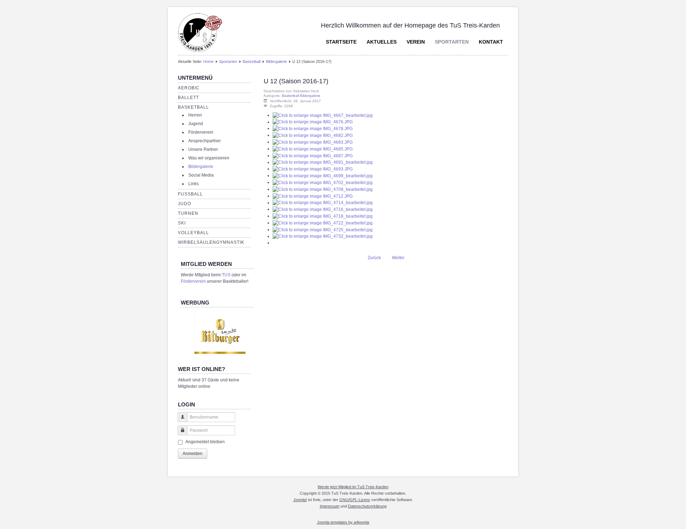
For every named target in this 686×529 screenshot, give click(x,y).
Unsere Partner (203, 149)
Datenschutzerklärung (367, 506)
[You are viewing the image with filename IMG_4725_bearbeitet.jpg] (323, 229)
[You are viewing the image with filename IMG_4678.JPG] (313, 128)
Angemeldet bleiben (205, 441)
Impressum (329, 506)
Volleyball (193, 232)
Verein (416, 42)
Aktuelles (382, 42)
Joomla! (300, 500)
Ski (182, 223)
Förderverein (200, 132)
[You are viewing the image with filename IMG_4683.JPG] (313, 141)
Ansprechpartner (204, 140)
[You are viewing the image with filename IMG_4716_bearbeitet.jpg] (323, 209)
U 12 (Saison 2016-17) (296, 81)
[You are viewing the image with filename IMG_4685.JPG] (313, 148)
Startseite (341, 42)
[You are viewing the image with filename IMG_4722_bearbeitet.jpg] (323, 222)
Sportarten (452, 42)
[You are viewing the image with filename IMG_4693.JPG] (313, 168)
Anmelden (193, 453)
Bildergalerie (276, 61)
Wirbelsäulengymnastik (211, 242)
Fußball (190, 194)
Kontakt (491, 42)
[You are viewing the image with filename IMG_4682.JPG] (313, 135)
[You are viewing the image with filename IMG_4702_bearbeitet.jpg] (323, 182)
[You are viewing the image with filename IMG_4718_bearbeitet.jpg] (323, 215)
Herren (195, 115)
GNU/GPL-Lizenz (354, 500)
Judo (184, 203)
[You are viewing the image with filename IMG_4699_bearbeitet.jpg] (323, 175)
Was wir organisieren (208, 157)
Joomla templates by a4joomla (343, 522)
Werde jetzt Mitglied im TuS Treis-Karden (353, 487)
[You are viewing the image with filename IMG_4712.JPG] (313, 195)
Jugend (195, 123)
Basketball (251, 61)
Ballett (188, 97)
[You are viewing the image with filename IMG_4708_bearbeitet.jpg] (323, 189)
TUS (226, 274)
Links (193, 183)
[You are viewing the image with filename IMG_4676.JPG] (313, 121)
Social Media (201, 175)
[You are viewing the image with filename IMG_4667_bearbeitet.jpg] (323, 115)
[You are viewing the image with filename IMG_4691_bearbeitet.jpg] (323, 162)
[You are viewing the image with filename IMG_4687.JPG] (313, 155)
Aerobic (189, 87)
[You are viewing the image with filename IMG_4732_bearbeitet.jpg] (323, 236)
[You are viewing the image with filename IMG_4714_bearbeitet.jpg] (323, 202)
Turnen (188, 213)
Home (208, 61)
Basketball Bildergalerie (301, 96)
